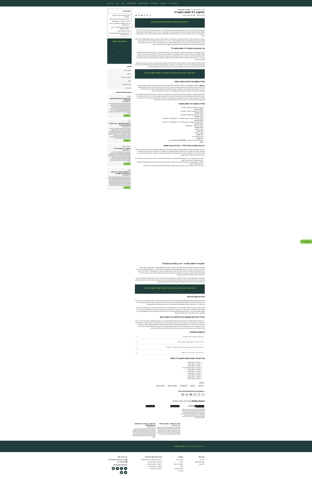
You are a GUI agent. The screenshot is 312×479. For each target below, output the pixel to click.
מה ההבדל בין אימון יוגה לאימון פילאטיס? (151, 459)
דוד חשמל (200, 385)
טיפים (129, 121)
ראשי (203, 9)
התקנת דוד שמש (196, 9)
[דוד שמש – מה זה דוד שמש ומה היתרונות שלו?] (144, 413)
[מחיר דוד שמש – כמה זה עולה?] (168, 413)
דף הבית (202, 459)
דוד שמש (202, 85)
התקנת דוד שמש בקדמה (155, 466)
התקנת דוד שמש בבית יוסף (154, 464)
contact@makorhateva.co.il (116, 459)
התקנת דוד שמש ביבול (156, 468)
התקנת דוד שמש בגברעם (155, 462)
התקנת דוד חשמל (172, 385)
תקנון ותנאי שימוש (199, 462)
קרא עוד (127, 115)
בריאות (128, 96)
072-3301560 (121, 462)
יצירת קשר (201, 464)
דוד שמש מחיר (183, 385)
